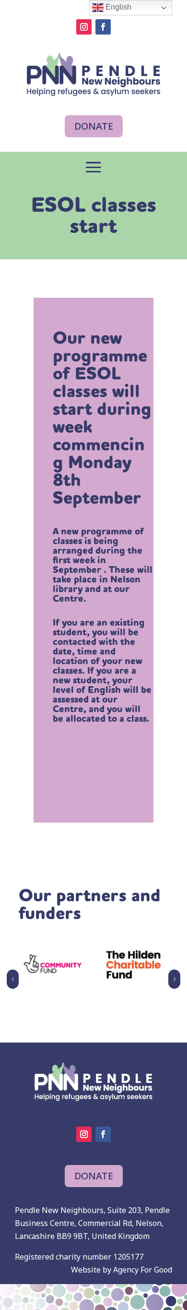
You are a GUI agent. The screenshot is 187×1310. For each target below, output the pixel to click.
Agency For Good (142, 1269)
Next (174, 979)
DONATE (93, 126)
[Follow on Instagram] (84, 27)
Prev (13, 979)
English (117, 7)
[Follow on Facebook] (103, 27)
